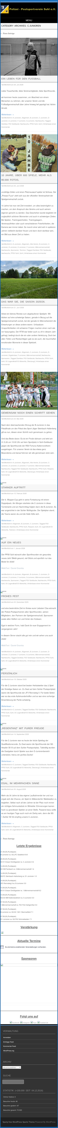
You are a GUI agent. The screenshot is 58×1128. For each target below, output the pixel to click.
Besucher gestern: (10, 1105)
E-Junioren (13, 121)
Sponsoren (15, 250)
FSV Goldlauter (13, 124)
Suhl (40, 124)
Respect (50, 469)
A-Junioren (17, 117)
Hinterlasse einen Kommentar (35, 253)
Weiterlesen (7, 114)
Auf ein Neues (11, 542)
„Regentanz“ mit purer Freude (22, 728)
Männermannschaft (42, 247)
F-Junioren (21, 121)
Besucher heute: (9, 1101)
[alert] (29, 947)
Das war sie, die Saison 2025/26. (23, 301)
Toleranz (12, 530)
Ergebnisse (13, 355)
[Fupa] (33, 1022)
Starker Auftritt (13, 487)
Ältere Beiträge (7, 33)
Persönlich (9, 673)
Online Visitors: (9, 1097)
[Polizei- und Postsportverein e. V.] (29, 12)
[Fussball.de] (42, 1022)
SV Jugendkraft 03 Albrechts (16, 361)
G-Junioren (30, 121)
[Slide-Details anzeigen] (29, 983)
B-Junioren (34, 117)
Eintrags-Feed (8, 1042)
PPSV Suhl (34, 124)
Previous (4, 983)
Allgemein (25, 117)
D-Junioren (13, 247)
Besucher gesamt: (10, 1110)
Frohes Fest (10, 596)
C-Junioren (43, 117)
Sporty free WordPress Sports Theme (19, 1122)
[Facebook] (15, 1022)
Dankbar (4, 124)
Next (54, 983)
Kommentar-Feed (9, 1046)
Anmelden (7, 1037)
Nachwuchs (39, 121)
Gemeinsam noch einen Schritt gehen (28, 412)
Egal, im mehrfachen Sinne (20, 783)
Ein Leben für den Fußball (21, 78)
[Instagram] (25, 1022)
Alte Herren (34, 244)
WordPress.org (8, 1050)
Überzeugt (31, 361)
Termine (23, 250)
